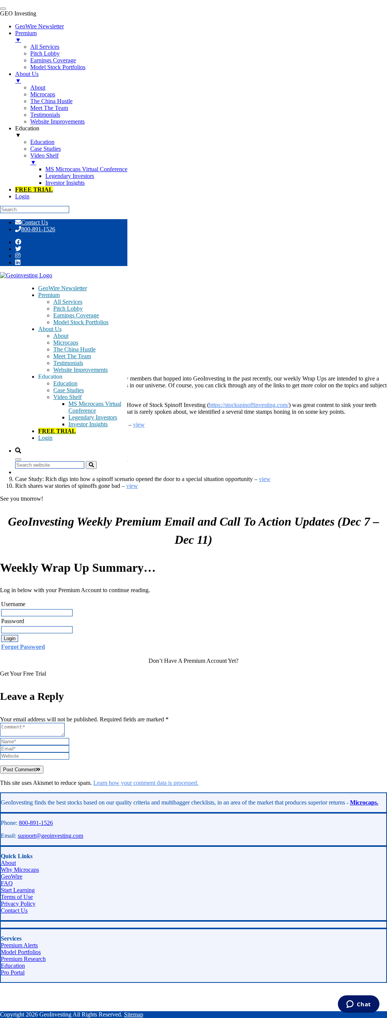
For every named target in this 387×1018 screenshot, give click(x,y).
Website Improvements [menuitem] (57, 121)
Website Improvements (80, 370)
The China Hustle (74, 349)
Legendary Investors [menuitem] (69, 176)
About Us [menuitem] (27, 77)
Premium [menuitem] (26, 36)
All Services (67, 302)
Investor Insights (88, 424)
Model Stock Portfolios (80, 322)
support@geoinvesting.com (50, 835)
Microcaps (65, 342)
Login (45, 438)
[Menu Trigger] (3, 9)
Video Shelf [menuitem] (44, 159)
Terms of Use (17, 897)
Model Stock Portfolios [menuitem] (57, 67)
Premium (49, 295)
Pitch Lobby (68, 308)
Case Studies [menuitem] (45, 148)
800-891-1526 (38, 229)
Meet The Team (72, 356)
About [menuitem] (37, 87)
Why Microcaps (20, 869)
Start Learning (18, 890)
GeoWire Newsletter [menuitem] (39, 26)
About (60, 336)
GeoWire (11, 876)
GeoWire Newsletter (62, 288)
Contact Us (34, 222)
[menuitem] (34, 189)
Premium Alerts (19, 945)
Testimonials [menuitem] (45, 114)
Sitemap (133, 1014)
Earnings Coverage (76, 315)
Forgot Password (23, 647)
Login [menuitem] (22, 196)
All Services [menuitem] (44, 46)
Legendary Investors (92, 417)
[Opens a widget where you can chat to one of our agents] (358, 1004)
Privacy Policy (18, 903)
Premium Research (23, 959)
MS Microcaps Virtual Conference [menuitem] (86, 169)
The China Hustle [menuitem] (51, 101)
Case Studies (68, 390)
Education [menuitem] (27, 131)
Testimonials (68, 363)
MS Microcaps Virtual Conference (94, 407)
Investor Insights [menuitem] (65, 182)
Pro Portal (13, 972)
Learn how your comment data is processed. (145, 783)
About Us (50, 329)
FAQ (7, 883)
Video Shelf (67, 397)
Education (65, 383)
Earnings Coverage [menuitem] (53, 60)
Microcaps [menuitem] (42, 94)
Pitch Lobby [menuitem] (45, 53)
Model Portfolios (21, 952)
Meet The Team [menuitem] (49, 108)
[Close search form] (18, 459)
